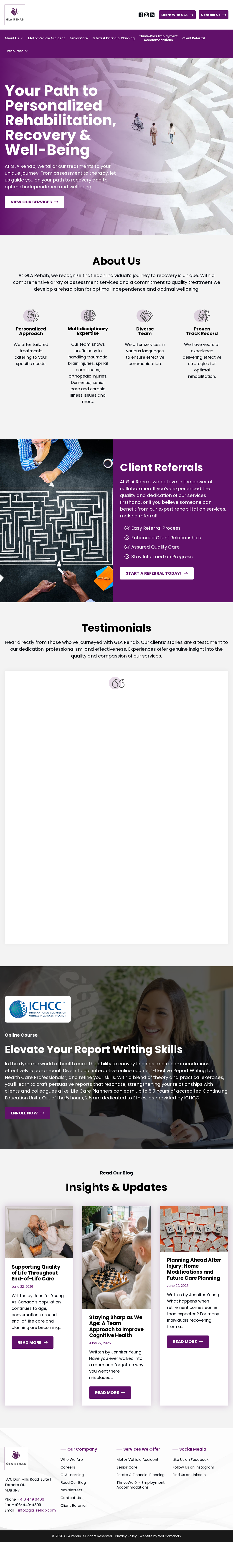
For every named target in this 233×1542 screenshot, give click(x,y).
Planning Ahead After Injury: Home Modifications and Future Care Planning (194, 1269)
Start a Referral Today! (154, 573)
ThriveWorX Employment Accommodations (158, 38)
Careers (68, 1467)
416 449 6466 (32, 1499)
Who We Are (72, 1459)
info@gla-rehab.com (37, 1510)
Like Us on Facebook (190, 1459)
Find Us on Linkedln (189, 1474)
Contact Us (210, 15)
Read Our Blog (73, 1482)
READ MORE (35, 1344)
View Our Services (31, 202)
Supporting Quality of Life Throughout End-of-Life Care (36, 1272)
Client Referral (193, 38)
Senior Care (78, 38)
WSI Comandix (169, 1536)
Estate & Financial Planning (113, 38)
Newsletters (71, 1490)
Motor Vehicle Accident (46, 38)
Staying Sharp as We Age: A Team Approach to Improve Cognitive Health (116, 1326)
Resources (15, 51)
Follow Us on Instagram (193, 1467)
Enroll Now (24, 1113)
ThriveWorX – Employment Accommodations (140, 1485)
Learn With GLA (174, 15)
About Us (12, 38)
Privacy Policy (126, 1536)
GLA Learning (72, 1474)
